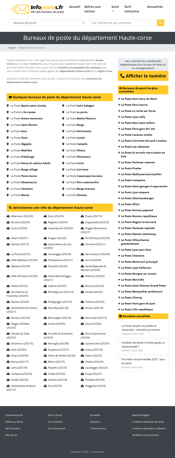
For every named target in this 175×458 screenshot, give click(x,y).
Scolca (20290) (56, 323)
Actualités (155, 7)
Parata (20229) (93, 292)
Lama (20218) (18, 367)
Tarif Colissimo (131, 9)
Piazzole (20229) (57, 266)
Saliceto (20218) (57, 379)
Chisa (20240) (92, 323)
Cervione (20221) (94, 244)
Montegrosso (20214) (60, 292)
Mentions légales (141, 415)
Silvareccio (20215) (21, 343)
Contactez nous (98, 428)
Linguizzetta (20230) (96, 222)
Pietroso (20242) (94, 276)
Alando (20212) (19, 244)
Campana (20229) (21, 373)
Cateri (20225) (93, 355)
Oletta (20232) (19, 286)
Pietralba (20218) (57, 308)
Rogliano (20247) (57, 222)
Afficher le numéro (145, 76)
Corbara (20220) (94, 301)
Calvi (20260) (18, 349)
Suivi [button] (115, 7)
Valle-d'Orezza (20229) (23, 276)
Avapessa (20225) (58, 349)
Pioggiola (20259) (95, 386)
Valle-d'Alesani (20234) (23, 260)
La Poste (27, 105)
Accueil (74, 7)
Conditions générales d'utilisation (149, 428)
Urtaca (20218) (93, 349)
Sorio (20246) (92, 260)
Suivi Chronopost (56, 428)
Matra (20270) (56, 361)
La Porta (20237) (20, 254)
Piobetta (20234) (94, 379)
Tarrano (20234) (20, 222)
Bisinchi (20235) (94, 286)
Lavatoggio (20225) (96, 367)
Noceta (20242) (19, 301)
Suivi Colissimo (55, 421)
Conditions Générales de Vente (148, 421)
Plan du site (11, 435)
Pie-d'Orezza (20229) (97, 238)
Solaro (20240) (19, 355)
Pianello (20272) (57, 367)
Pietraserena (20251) (59, 260)
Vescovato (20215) (95, 317)
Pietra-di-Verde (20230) (61, 355)
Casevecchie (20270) (96, 343)
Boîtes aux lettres (92, 9)
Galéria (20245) (56, 286)
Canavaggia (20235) (59, 254)
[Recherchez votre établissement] (160, 23)
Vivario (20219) (93, 308)
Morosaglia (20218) (59, 317)
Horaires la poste (14, 415)
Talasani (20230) (20, 266)
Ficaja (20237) (93, 373)
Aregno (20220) (56, 238)
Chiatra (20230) (93, 361)
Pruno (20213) (93, 216)
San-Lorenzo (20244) (97, 254)
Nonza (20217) (19, 361)
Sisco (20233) (55, 216)
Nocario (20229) (20, 317)
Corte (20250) (18, 228)
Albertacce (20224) (21, 216)
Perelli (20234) (19, 379)
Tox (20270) (54, 386)
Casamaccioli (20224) (60, 228)
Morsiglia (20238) (58, 343)
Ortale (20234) (56, 373)
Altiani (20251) (19, 238)
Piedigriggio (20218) (59, 301)
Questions (95, 421)
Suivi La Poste (55, 415)
